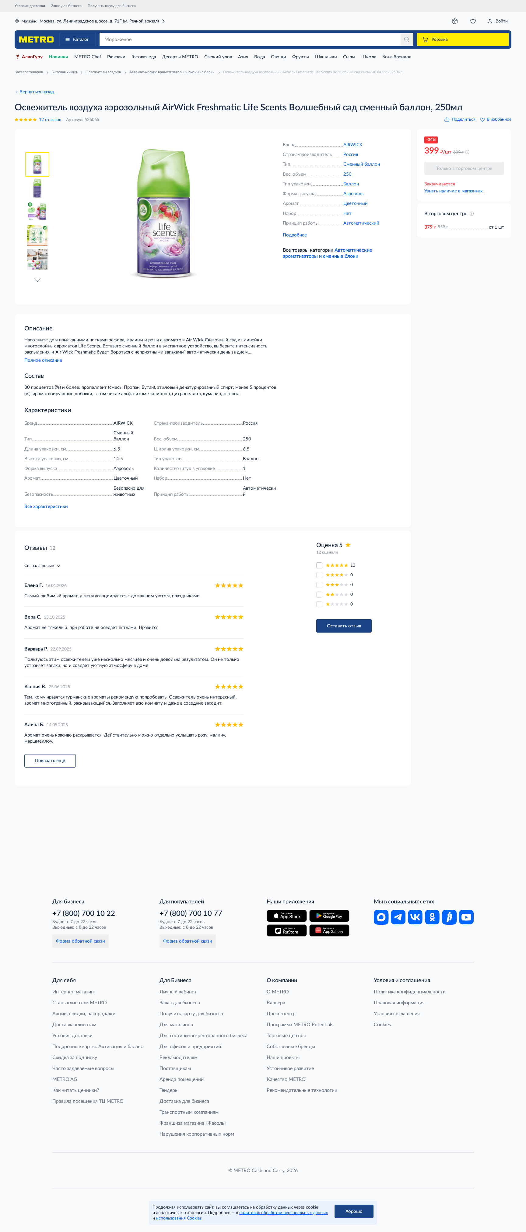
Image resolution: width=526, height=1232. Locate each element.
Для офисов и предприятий (190, 1046)
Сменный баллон (361, 164)
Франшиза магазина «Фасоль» (193, 1123)
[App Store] (287, 916)
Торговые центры (286, 1035)
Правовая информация (399, 1002)
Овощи (278, 57)
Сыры (349, 57)
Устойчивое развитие (290, 1068)
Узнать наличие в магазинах (453, 191)
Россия (350, 154)
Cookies (382, 1024)
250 (347, 174)
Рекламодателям (179, 1057)
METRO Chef (87, 57)
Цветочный (355, 203)
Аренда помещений (182, 1079)
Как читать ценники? (75, 1090)
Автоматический (361, 223)
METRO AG (64, 1079)
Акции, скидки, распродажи (83, 1013)
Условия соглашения (397, 1013)
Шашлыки (326, 57)
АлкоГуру (32, 57)
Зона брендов (396, 57)
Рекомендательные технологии (302, 1090)
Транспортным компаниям (189, 1112)
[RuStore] (287, 930)
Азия (243, 57)
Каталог (81, 39)
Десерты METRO (180, 57)
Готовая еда (144, 57)
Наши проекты (283, 1057)
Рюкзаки (116, 57)
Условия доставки (30, 6)
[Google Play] (329, 916)
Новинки (58, 57)
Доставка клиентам (74, 1024)
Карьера (276, 1002)
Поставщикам (175, 1068)
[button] (37, 280)
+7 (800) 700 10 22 (83, 913)
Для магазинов (176, 1024)
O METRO (278, 991)
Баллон (351, 184)
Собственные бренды (291, 1046)
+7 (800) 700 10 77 (191, 913)
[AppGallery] (329, 930)
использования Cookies (179, 1218)
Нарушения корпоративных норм (197, 1134)
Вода (259, 57)
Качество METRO (286, 1079)
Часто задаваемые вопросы (83, 1068)
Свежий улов (218, 57)
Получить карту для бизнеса (112, 6)
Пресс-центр (281, 1013)
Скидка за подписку (74, 1057)
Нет (347, 213)
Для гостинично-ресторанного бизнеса (203, 1035)
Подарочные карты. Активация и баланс (97, 1046)
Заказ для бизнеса (66, 6)
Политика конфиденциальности (410, 991)
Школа (368, 57)
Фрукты (300, 57)
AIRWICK (353, 145)
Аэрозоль (353, 194)
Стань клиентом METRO (79, 1002)
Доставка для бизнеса (184, 1101)
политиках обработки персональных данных (283, 1213)
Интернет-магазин (73, 991)
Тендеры (169, 1090)
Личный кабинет (178, 991)
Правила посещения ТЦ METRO (88, 1101)
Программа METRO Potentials (300, 1024)
